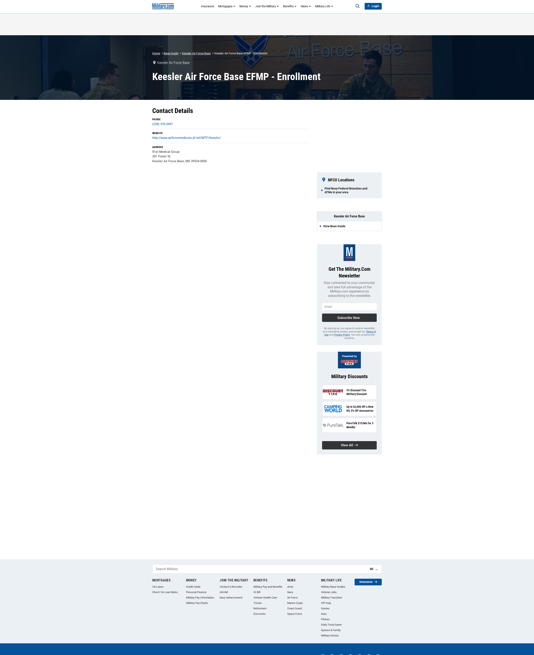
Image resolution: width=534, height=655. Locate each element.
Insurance (207, 6)
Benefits (288, 6)
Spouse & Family (331, 630)
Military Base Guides (333, 586)
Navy (290, 592)
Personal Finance (196, 592)
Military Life (322, 6)
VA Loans (158, 586)
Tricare (257, 603)
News (304, 6)
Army (290, 586)
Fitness (325, 619)
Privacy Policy (342, 334)
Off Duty (326, 603)
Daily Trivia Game (331, 624)
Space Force (294, 613)
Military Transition (331, 597)
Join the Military (265, 6)
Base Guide (171, 53)
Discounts (259, 613)
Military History (330, 635)
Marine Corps (295, 603)
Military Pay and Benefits (267, 586)
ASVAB (224, 592)
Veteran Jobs (329, 592)
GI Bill (256, 592)
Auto (323, 613)
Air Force (292, 597)
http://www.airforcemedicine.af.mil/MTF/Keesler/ (186, 138)
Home (156, 53)
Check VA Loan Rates (165, 592)
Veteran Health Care (265, 597)
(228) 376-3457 (162, 124)
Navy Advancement (231, 597)
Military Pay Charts (197, 603)
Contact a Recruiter (231, 586)
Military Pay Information (200, 597)
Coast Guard (294, 608)
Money (243, 6)
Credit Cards (193, 586)
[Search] (357, 6)
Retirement (259, 608)
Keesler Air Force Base (196, 53)
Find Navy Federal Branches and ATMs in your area (346, 190)
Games (325, 608)
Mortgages (225, 6)
